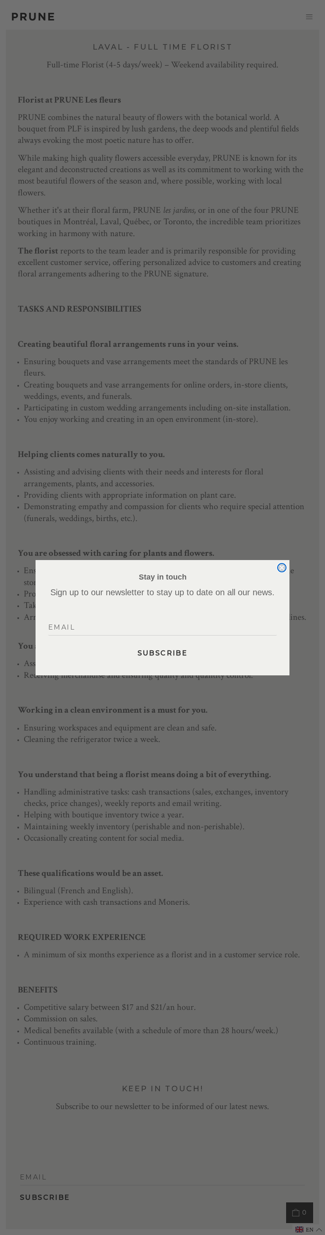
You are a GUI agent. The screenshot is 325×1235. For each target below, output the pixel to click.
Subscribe (163, 653)
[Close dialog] (282, 567)
